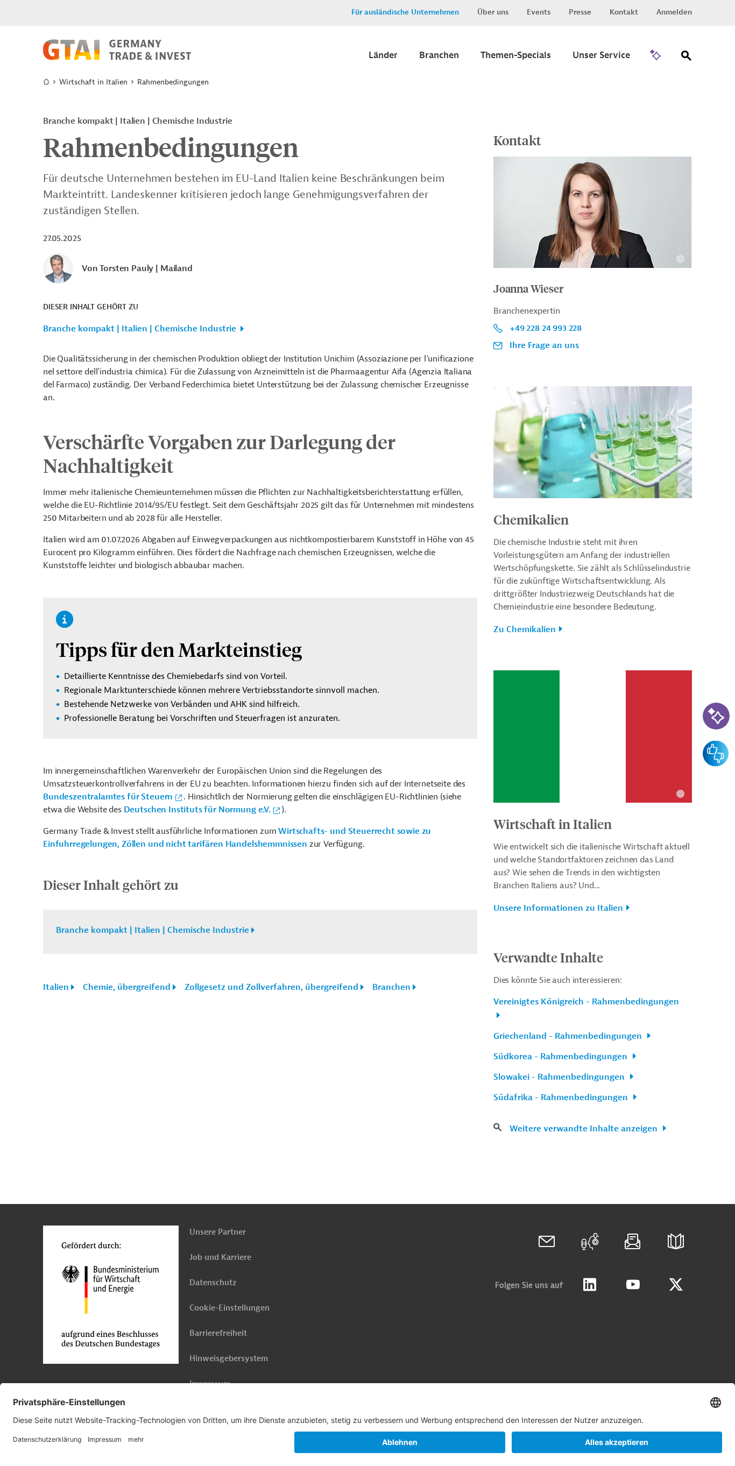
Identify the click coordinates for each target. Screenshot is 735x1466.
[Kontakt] (547, 1242)
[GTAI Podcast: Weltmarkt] (590, 1242)
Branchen (391, 987)
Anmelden (674, 12)
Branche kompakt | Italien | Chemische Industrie (139, 328)
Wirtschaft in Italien (93, 82)
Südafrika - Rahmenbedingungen (561, 1097)
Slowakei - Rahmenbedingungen (560, 1077)
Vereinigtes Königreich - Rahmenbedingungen (586, 1001)
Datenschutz (212, 1283)
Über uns (492, 12)
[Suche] (686, 57)
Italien (56, 987)
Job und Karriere (220, 1257)
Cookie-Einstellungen (229, 1308)
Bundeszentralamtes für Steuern (108, 796)
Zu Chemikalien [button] (524, 629)
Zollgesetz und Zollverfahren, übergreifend (271, 987)
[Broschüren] (676, 1242)
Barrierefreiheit (218, 1333)
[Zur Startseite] (117, 57)
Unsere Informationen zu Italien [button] (558, 908)
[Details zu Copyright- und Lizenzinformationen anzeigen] (680, 259)
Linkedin (590, 1285)
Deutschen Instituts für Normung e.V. (197, 809)
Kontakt (624, 12)
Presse (580, 12)
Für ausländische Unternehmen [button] (405, 12)
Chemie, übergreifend (127, 987)
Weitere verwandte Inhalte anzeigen (585, 1128)
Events (538, 12)
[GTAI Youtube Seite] (633, 1285)
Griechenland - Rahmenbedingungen (568, 1036)
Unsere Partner (217, 1232)
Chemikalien (531, 519)
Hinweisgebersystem (228, 1359)
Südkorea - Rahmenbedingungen (561, 1056)
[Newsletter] (633, 1242)
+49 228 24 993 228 (546, 328)
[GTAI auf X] (676, 1285)
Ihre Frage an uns (544, 345)
